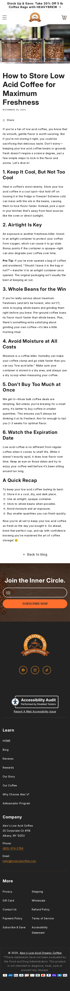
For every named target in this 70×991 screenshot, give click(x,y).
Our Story (9, 776)
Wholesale (38, 900)
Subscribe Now (35, 603)
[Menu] (4, 17)
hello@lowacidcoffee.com (19, 861)
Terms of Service (43, 918)
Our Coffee (10, 785)
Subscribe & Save (14, 927)
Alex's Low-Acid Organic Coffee (41, 952)
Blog (5, 749)
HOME (6, 740)
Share (10, 120)
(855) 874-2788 (13, 848)
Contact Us (10, 909)
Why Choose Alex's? (16, 794)
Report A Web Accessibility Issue (35, 711)
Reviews (8, 758)
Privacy (7, 891)
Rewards (8, 767)
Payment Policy (12, 918)
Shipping (37, 891)
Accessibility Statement (40, 930)
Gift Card (8, 900)
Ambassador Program (16, 803)
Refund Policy (41, 909)
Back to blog (37, 554)
